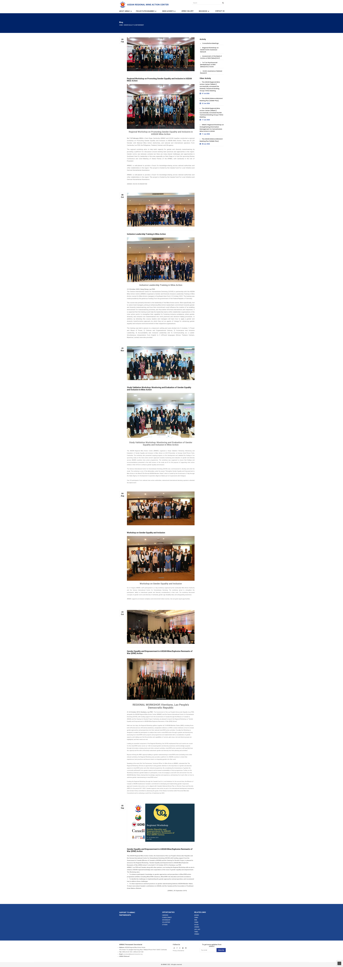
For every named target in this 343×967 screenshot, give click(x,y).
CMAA (196, 922)
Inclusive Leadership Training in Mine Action (146, 234)
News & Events (168, 11)
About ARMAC (124, 11)
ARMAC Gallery (187, 11)
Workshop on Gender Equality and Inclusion (146, 533)
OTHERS (164, 925)
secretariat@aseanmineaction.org (132, 954)
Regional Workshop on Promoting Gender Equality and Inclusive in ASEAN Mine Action (159, 79)
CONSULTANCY (167, 917)
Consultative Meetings (210, 43)
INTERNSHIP (166, 920)
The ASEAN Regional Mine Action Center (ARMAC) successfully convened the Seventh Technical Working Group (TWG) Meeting (210, 86)
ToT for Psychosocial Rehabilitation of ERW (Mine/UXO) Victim (208, 65)
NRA (195, 920)
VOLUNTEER (166, 922)
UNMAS (196, 927)
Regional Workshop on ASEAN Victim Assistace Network (209, 50)
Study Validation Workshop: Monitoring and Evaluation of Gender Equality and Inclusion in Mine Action (159, 388)
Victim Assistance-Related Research (211, 72)
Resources (203, 11)
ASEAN (196, 915)
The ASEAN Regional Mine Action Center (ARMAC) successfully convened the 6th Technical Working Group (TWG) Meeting (211, 112)
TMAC (196, 932)
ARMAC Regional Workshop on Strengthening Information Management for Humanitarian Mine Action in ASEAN (212, 128)
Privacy (175, 950)
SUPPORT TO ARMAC (127, 912)
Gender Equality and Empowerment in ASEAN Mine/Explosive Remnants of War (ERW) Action (159, 652)
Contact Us (220, 11)
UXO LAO (197, 929)
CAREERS (165, 915)
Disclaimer (181, 950)
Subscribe (221, 950)
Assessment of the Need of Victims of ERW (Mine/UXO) (211, 57)
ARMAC (212, 946)
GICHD (196, 925)
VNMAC (196, 934)
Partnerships (125, 915)
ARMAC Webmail (124, 956)
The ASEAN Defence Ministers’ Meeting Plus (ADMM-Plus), (211, 99)
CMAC (196, 917)
